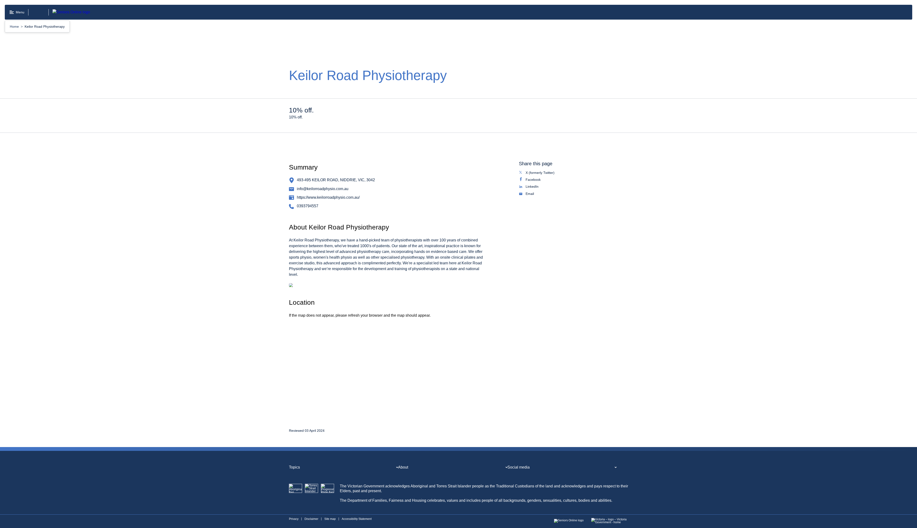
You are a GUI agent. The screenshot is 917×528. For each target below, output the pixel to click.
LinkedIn (537, 187)
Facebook (538, 180)
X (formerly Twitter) (545, 173)
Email (535, 194)
